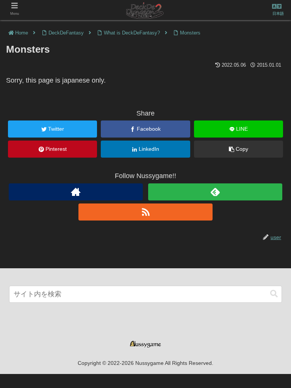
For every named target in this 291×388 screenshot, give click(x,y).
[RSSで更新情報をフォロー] (145, 212)
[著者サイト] (75, 191)
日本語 (278, 13)
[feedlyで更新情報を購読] (215, 191)
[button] (274, 293)
